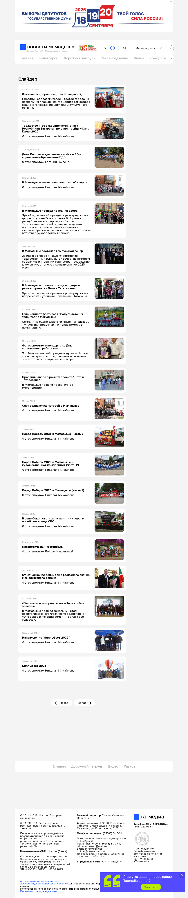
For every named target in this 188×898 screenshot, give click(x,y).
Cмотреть (151, 887)
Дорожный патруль (79, 58)
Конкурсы (157, 58)
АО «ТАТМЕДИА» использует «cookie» (44, 883)
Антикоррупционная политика (39, 880)
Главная (26, 58)
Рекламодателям (114, 58)
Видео (139, 58)
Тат (123, 48)
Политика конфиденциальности (40, 891)
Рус (106, 48)
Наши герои (48, 58)
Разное (129, 766)
